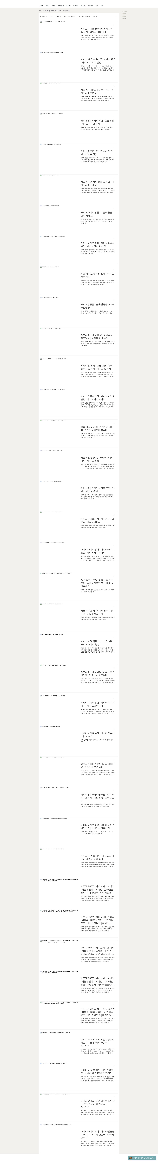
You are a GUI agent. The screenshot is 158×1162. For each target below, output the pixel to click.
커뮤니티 (58, 16)
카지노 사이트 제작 (69, 16)
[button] (76, 6)
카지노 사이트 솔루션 (84, 16)
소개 (51, 16)
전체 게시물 (43, 16)
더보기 (95, 16)
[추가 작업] (114, 25)
